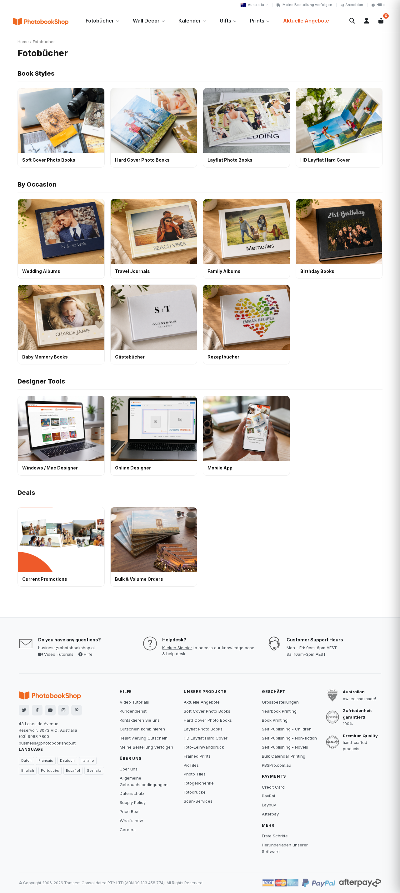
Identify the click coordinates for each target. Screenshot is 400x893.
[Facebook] (37, 710)
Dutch (26, 760)
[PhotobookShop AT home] (40, 21)
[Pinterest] (76, 710)
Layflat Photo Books (203, 728)
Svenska (94, 770)
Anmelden (354, 5)
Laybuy (269, 804)
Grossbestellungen (280, 702)
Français (45, 760)
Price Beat (130, 811)
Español (73, 770)
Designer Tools (41, 381)
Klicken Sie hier (177, 647)
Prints (257, 21)
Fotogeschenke (199, 782)
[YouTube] (50, 710)
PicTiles (191, 765)
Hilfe (381, 5)
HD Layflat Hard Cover (206, 737)
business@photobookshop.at (66, 647)
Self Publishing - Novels (285, 747)
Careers (128, 829)
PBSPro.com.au (276, 765)
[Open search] (352, 21)
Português (50, 770)
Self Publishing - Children (287, 728)
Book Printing (275, 720)
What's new (131, 820)
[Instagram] (63, 710)
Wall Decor (146, 21)
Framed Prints (197, 756)
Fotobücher (100, 21)
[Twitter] (24, 710)
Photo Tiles (195, 773)
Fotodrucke (195, 792)
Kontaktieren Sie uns (140, 720)
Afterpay (270, 813)
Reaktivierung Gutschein (144, 737)
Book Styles (36, 73)
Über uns (129, 768)
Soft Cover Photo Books (207, 711)
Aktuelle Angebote (306, 21)
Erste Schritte (275, 835)
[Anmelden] (366, 21)
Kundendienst (133, 711)
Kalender (189, 21)
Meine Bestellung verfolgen (307, 5)
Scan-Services (198, 801)
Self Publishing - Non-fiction (289, 737)
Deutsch (67, 760)
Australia (256, 5)
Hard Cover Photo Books (208, 720)
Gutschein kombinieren (142, 728)
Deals (26, 492)
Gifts (225, 21)
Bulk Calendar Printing (283, 756)
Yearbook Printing (279, 711)
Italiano (88, 760)
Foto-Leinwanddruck (204, 747)
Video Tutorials (58, 654)
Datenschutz (132, 793)
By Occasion (37, 184)
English (27, 770)
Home (23, 41)
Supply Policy (133, 802)
